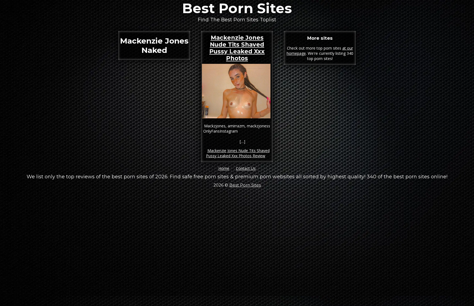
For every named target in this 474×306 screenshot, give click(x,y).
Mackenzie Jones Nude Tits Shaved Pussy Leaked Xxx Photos (237, 48)
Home (223, 168)
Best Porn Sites (237, 8)
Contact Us (246, 168)
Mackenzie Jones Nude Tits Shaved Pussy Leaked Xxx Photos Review (238, 153)
